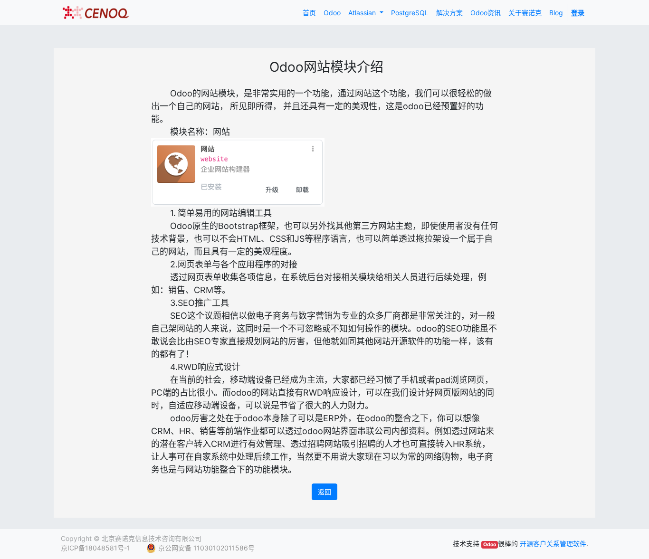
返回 (324, 492)
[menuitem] (309, 12)
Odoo (489, 544)
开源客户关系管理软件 (553, 544)
